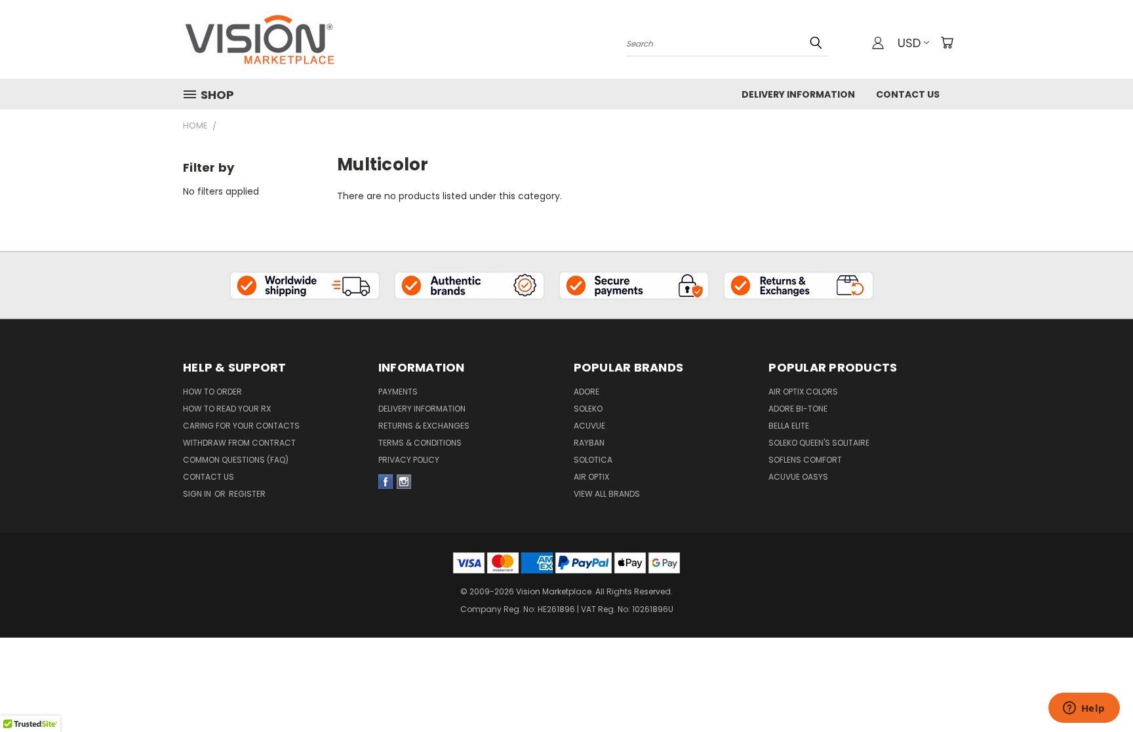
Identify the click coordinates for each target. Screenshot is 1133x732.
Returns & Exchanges (423, 425)
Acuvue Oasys (798, 476)
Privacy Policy (408, 459)
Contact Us (908, 94)
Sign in (198, 493)
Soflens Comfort (805, 459)
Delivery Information (798, 94)
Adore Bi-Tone (797, 408)
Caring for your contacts (241, 425)
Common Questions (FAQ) (235, 459)
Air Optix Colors (803, 391)
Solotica (593, 459)
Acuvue (589, 425)
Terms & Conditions (420, 442)
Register (247, 493)
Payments (398, 391)
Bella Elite (788, 425)
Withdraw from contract (239, 442)
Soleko (588, 408)
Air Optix (591, 476)
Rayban (589, 442)
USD (909, 43)
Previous (1099, 667)
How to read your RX (227, 408)
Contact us (208, 476)
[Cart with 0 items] (946, 42)
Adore (586, 391)
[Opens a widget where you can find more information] (1084, 709)
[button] (304, 285)
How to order (212, 391)
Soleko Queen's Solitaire (818, 442)
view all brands (607, 493)
